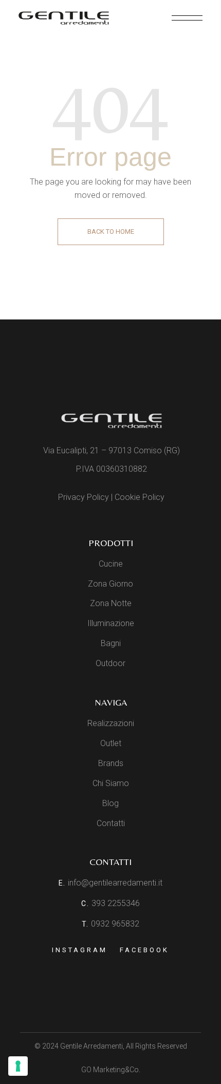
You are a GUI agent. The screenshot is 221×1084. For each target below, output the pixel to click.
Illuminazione (110, 623)
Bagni (111, 643)
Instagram (79, 950)
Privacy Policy (83, 497)
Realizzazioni (110, 723)
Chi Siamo (111, 783)
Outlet (110, 743)
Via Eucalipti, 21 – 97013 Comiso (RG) (111, 450)
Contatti (111, 823)
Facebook (144, 950)
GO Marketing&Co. (110, 1070)
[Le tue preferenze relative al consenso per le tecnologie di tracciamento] (18, 1066)
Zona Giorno (110, 584)
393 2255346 (115, 903)
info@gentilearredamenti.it (115, 883)
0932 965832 (115, 924)
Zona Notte (111, 603)
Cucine (111, 564)
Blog (110, 803)
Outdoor (110, 663)
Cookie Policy (139, 497)
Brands (110, 763)
